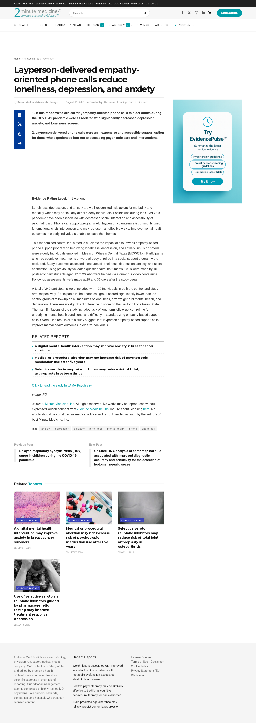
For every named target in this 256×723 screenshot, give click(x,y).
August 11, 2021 (75, 102)
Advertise (61, 3)
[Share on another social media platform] (19, 144)
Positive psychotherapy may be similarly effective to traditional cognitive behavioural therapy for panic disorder (98, 690)
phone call (148, 428)
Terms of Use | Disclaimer (147, 661)
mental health (116, 428)
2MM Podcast (121, 3)
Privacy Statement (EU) (146, 670)
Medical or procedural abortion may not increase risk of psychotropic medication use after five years (88, 537)
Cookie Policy (139, 666)
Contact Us (152, 3)
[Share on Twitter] (19, 124)
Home (17, 58)
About (17, 3)
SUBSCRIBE (229, 13)
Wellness (109, 102)
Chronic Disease (28, 520)
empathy (79, 428)
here (146, 409)
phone (133, 428)
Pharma (59, 24)
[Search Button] (146, 13)
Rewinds (142, 24)
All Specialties (31, 58)
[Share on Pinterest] (19, 134)
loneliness (96, 428)
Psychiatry (48, 58)
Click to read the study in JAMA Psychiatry (62, 385)
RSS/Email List (103, 3)
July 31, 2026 (23, 547)
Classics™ (119, 24)
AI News (75, 24)
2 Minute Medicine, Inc (58, 403)
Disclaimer (137, 675)
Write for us (137, 3)
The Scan (94, 24)
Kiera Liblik (24, 102)
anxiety (46, 428)
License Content (45, 3)
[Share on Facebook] (19, 115)
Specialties (22, 24)
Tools (42, 24)
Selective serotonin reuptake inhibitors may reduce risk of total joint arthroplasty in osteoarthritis (138, 537)
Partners (161, 24)
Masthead (28, 3)
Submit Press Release (81, 3)
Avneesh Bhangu (47, 102)
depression (62, 428)
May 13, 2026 (23, 624)
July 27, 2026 (75, 552)
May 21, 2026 (127, 552)
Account (185, 24)
